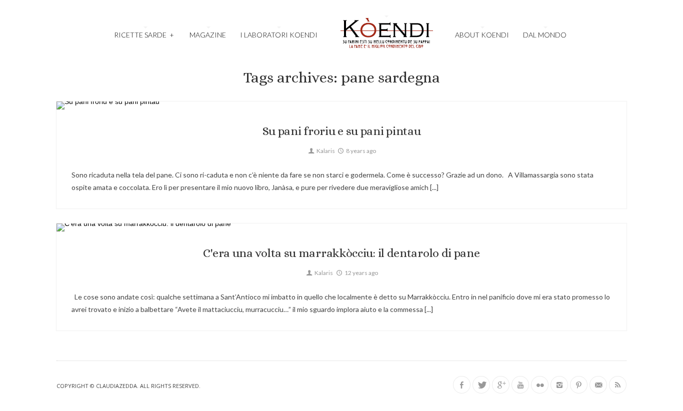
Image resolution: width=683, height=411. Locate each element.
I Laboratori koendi (279, 34)
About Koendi (482, 34)
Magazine (208, 34)
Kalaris (325, 150)
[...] (433, 187)
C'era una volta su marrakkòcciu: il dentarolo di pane (341, 253)
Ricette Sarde (144, 34)
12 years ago (361, 272)
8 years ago (360, 150)
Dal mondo (544, 34)
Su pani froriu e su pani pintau (341, 131)
